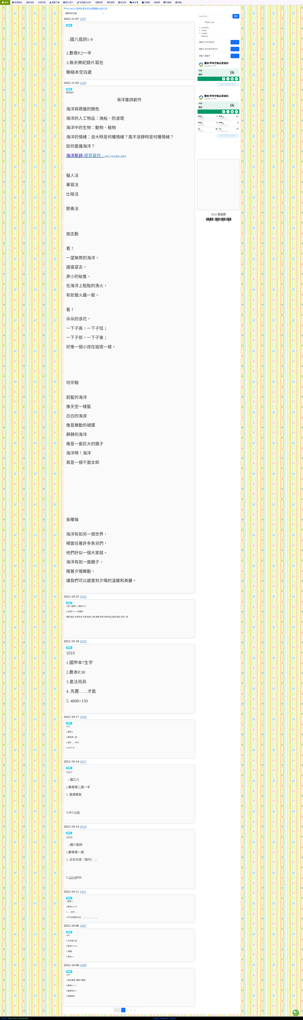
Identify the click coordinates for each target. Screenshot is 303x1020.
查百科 (235, 56)
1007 (83, 925)
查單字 (235, 49)
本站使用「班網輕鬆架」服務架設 (164, 1018)
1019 (83, 641)
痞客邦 (123, 156)
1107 (83, 19)
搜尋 (236, 16)
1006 (83, 965)
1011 (83, 891)
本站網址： (14, 1018)
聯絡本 (69, 25)
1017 (83, 761)
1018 (83, 717)
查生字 (235, 42)
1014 (83, 826)
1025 (83, 596)
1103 (83, 83)
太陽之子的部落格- (112, 156)
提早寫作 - (85, 155)
